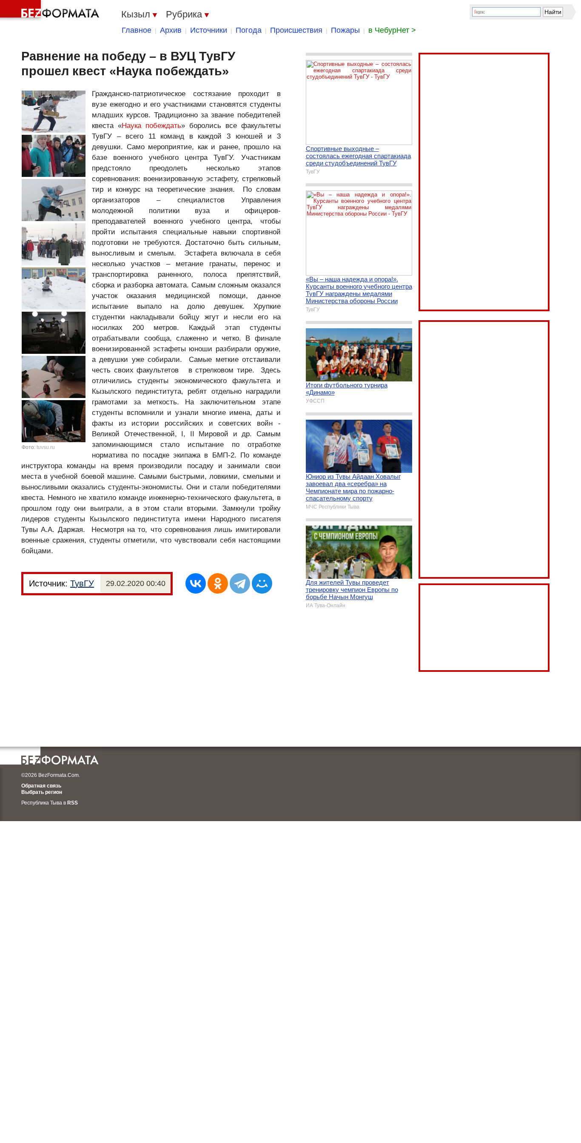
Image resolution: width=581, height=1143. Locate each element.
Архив (171, 30)
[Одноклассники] (218, 583)
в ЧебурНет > (392, 30)
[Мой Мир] (262, 583)
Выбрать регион (41, 792)
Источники (208, 30)
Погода (249, 30)
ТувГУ (82, 583)
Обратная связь (41, 786)
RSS (72, 803)
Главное (136, 30)
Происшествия (296, 30)
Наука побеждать (151, 126)
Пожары (345, 30)
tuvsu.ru (46, 447)
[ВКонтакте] (195, 583)
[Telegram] (240, 583)
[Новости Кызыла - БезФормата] (51, 10)
